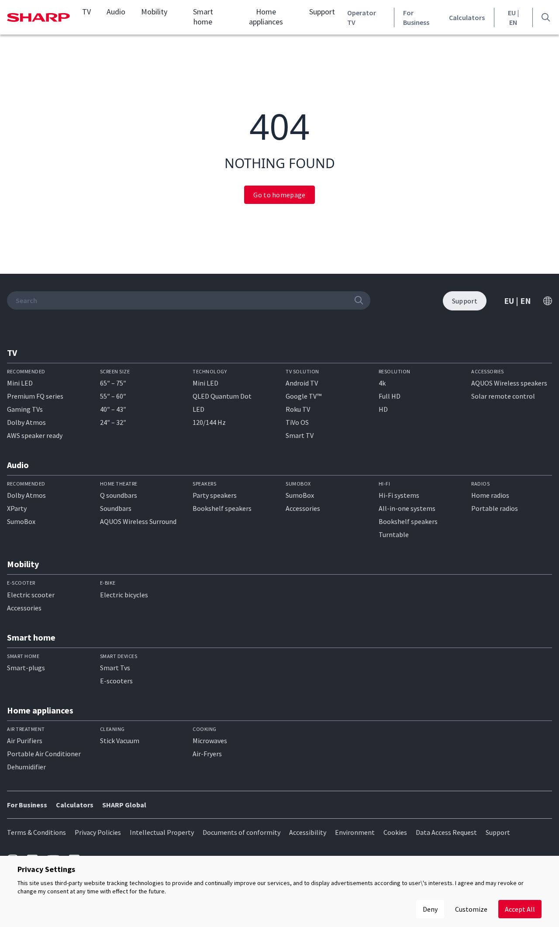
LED (198, 409)
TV (86, 12)
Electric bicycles (124, 594)
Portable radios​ (494, 508)
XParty (17, 508)
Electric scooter (31, 594)
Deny (430, 909)
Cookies (395, 832)
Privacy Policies (98, 832)
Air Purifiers (24, 740)
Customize (471, 909)
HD (383, 409)
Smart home (203, 17)
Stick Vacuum (119, 740)
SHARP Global (124, 804)
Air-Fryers (207, 753)
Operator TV (361, 17)
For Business (416, 17)
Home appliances (266, 17)
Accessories (303, 508)
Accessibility (307, 832)
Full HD (389, 396)
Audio (116, 12)
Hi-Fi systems (399, 495)
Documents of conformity (241, 832)
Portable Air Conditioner (44, 753)
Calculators (467, 17)
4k (382, 383)
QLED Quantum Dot (222, 396)
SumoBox (21, 521)
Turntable (394, 534)
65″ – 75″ (113, 383)
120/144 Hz (209, 422)
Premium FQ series (35, 396)
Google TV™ (303, 396)
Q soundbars (118, 495)
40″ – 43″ (113, 409)
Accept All (520, 909)
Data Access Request (446, 832)
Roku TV (298, 409)
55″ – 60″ (113, 396)
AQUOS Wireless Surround (138, 521)
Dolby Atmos (26, 422)
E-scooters (116, 680)
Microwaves (210, 740)
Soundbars (115, 508)
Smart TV (300, 435)
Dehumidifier (26, 766)
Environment (355, 832)
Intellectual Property (162, 832)
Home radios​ (490, 495)
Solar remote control (503, 396)
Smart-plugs (26, 667)
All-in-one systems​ (407, 508)
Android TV (302, 383)
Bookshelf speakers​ (408, 521)
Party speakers (215, 495)
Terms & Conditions (36, 832)
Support (322, 12)
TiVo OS (297, 422)
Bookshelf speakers (222, 508)
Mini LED (20, 383)
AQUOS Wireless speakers (509, 383)
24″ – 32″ (113, 422)
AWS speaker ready (34, 435)
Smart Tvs (115, 667)
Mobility (154, 12)
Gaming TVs (25, 409)
